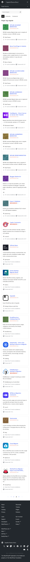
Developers (4, 521)
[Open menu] (28, 2)
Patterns (18, 512)
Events (17, 519)
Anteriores (8, 496)
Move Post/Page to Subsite (18, 46)
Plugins (17, 509)
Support (3, 519)
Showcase (18, 504)
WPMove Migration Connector (15, 393)
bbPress (4, 533)
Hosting (3, 509)
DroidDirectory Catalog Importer (15, 318)
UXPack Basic (14, 245)
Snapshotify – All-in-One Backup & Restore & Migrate (18, 343)
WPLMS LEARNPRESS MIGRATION (16, 135)
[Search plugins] (20, 12)
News (2, 507)
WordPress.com (6, 529)
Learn (2, 516)
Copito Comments (15, 222)
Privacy (3, 512)
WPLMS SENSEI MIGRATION (18, 155)
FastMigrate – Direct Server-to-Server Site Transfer (18, 114)
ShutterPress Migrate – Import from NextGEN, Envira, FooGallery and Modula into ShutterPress (17, 469)
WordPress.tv (5, 524)
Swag (18, 524)
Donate (18, 521)
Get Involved (19, 516)
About (2, 504)
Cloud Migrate (14, 443)
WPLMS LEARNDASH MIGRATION (16, 92)
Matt (3, 531)
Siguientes (22, 496)
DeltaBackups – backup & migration (15, 370)
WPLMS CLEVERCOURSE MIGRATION (17, 71)
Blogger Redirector (15, 176)
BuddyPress (5, 536)
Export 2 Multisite (15, 201)
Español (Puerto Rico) (10, 542)
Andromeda (13, 418)
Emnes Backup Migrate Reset (14, 271)
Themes (18, 507)
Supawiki (12, 296)
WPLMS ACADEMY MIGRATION (15, 25)
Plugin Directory (5, 6)
